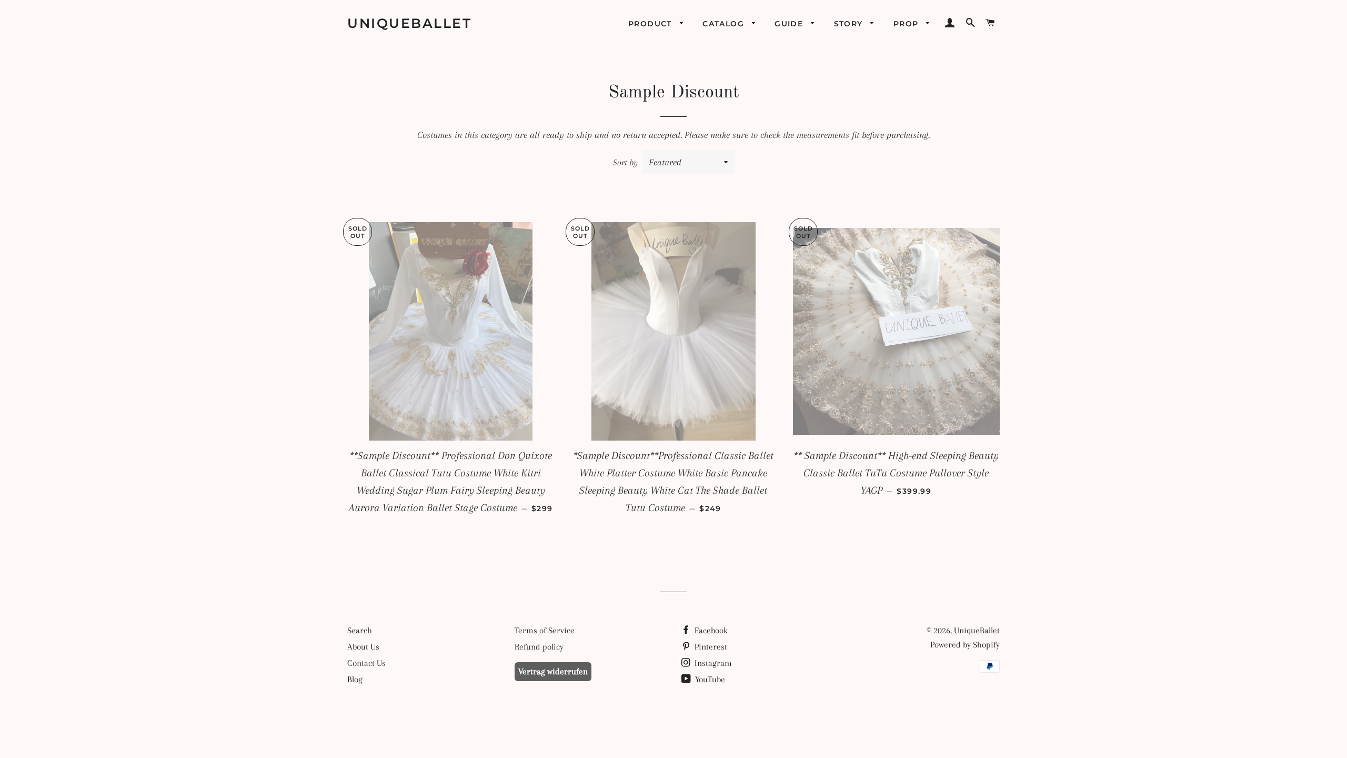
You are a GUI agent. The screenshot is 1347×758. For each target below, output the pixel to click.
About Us (363, 647)
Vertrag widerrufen (553, 671)
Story (850, 23)
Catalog (724, 23)
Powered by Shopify (965, 645)
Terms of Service (545, 630)
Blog (355, 679)
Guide (790, 23)
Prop (907, 23)
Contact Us (366, 663)
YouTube (709, 679)
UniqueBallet (409, 23)
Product (651, 23)
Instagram (712, 663)
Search (359, 630)
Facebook (710, 630)
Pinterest (709, 647)
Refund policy (539, 647)
